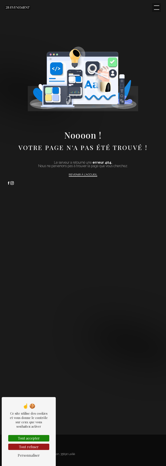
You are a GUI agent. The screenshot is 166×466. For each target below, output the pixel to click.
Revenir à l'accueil (83, 174)
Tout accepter (29, 438)
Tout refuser (29, 447)
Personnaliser (29, 455)
